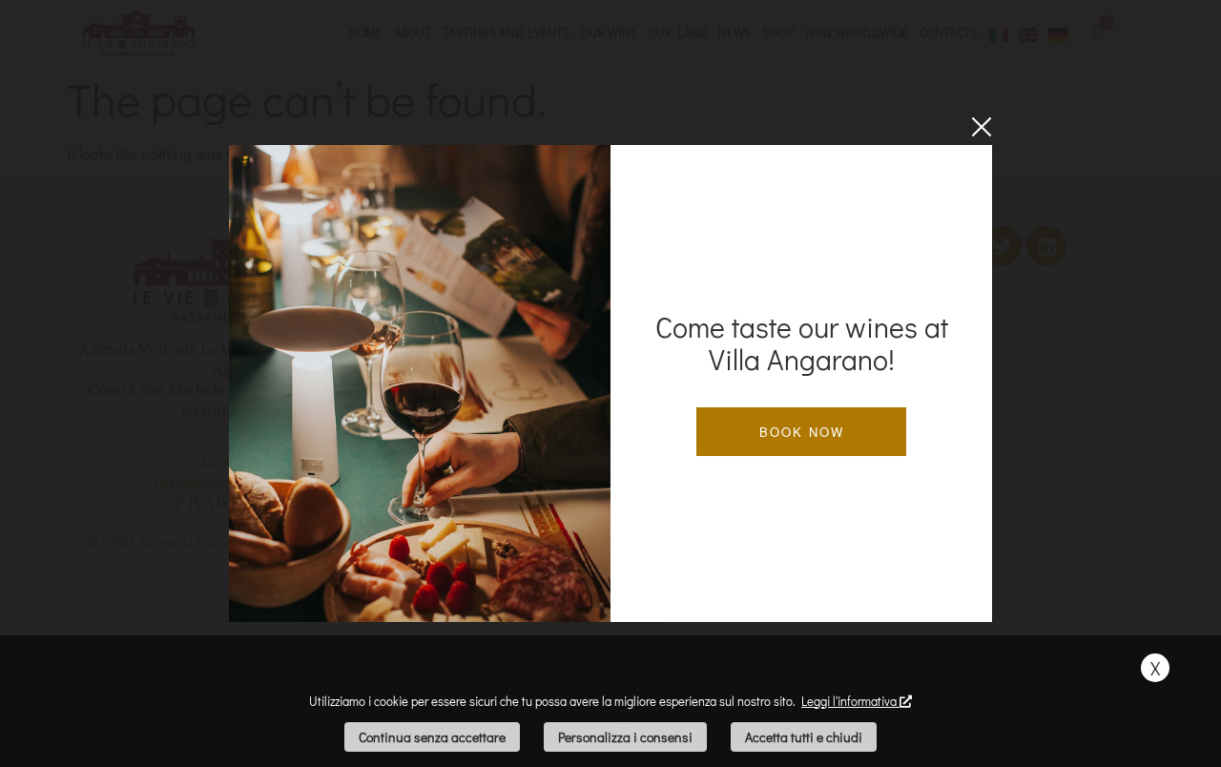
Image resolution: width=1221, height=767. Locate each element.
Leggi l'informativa (850, 701)
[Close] (982, 127)
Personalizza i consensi (625, 737)
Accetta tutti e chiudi (803, 737)
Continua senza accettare (432, 737)
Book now (801, 432)
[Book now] (419, 383)
